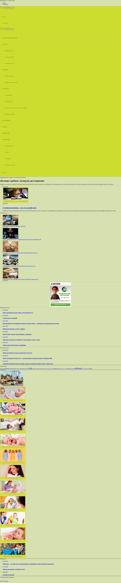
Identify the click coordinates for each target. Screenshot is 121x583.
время (20, 368)
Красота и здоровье (10, 114)
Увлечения (6, 133)
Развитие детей (9, 50)
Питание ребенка (10, 76)
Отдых (7, 152)
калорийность (44, 368)
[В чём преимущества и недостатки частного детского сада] (11, 385)
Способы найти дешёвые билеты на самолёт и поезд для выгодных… (19, 266)
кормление (49, 368)
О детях (5, 44)
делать (26, 368)
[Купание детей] (13, 495)
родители (86, 368)
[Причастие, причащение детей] (13, 432)
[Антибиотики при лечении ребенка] (13, 542)
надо (52, 368)
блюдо (18, 368)
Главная (2, 177)
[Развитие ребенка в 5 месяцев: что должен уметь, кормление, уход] (13, 526)
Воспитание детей (10, 63)
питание (58, 368)
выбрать (23, 368)
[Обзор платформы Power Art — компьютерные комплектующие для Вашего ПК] (10, 238)
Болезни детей (9, 101)
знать (41, 368)
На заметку (8, 158)
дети (30, 368)
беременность (6, 368)
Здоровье (6, 88)
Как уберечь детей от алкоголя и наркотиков (16, 107)
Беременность (9, 95)
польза (61, 368)
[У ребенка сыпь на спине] (13, 448)
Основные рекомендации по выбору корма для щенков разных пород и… (20, 252)
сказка (90, 368)
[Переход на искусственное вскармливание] (13, 401)
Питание (5, 69)
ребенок (78, 368)
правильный (68, 368)
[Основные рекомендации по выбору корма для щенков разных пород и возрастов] (10, 251)
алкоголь (1, 368)
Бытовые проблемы (10, 165)
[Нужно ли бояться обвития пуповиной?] (13, 416)
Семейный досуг (10, 145)
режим (83, 368)
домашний (37, 368)
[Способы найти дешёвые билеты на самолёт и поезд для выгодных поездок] (10, 264)
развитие (72, 368)
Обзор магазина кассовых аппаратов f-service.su (14, 226)
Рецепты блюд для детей (11, 82)
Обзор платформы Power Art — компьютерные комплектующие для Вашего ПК (22, 239)
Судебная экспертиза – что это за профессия (19, 208)
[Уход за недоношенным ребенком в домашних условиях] (13, 510)
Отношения (6, 120)
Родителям (6, 139)
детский (33, 368)
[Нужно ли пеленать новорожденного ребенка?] (13, 463)
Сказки (5, 126)
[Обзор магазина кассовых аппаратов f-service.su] (10, 225)
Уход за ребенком (10, 57)
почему (64, 368)
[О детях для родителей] (7, 9)
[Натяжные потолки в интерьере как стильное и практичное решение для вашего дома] (10, 278)
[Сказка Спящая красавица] (13, 557)
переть (54, 368)
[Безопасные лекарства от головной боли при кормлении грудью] (13, 479)
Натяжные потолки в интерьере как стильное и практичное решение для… (21, 279)
